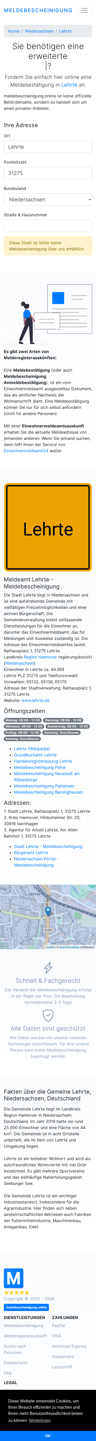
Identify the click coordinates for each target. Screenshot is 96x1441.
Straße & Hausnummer (25, 214)
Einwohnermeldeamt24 (26, 450)
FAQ (8, 1373)
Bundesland (15, 188)
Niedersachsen (19, 663)
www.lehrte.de (35, 700)
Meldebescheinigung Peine (40, 767)
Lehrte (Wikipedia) (32, 748)
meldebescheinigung (38, 10)
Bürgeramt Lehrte (31, 852)
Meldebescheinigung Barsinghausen (48, 792)
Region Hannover (40, 657)
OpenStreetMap (69, 947)
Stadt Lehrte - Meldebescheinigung (48, 846)
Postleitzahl (15, 162)
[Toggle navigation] (85, 10)
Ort (7, 135)
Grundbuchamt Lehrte (35, 754)
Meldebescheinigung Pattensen (44, 785)
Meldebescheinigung (24, 1325)
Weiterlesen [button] (40, 1420)
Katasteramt (15, 1362)
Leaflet (50, 947)
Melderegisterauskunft (25, 1335)
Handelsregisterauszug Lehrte (43, 761)
